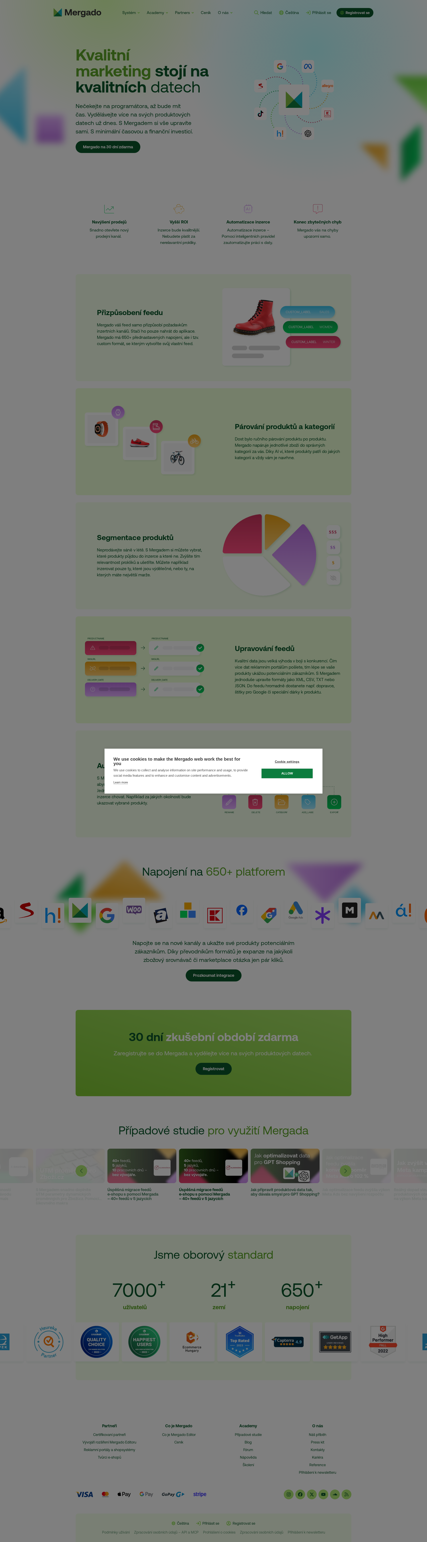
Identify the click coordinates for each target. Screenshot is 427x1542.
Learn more (120, 782)
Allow (287, 773)
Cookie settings (287, 761)
